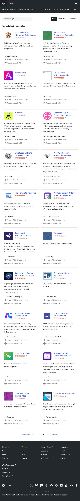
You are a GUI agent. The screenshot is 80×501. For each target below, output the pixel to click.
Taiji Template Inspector (25, 193)
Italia (9, 485)
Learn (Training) (47, 447)
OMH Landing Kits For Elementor (61, 314)
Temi (23, 451)
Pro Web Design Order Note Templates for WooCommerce (64, 194)
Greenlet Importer (23, 353)
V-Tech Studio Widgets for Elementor (64, 33)
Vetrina (24, 447)
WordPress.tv (47, 458)
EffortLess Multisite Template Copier (23, 154)
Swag (64, 458)
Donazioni (65, 454)
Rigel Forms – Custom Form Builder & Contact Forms (25, 274)
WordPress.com (9, 465)
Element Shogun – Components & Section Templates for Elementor (64, 114)
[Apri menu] (76, 3)
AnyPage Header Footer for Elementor (63, 354)
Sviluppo (44, 454)
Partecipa (64, 447)
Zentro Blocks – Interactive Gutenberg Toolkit (24, 33)
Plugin (24, 454)
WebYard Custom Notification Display (62, 154)
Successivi (54, 435)
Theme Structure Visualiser (61, 274)
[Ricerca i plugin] (30, 19)
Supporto (44, 451)
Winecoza (19, 113)
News (4, 451)
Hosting (5, 454)
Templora (58, 233)
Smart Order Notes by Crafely (61, 74)
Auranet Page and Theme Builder (23, 314)
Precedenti (26, 435)
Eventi (63, 451)
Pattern (24, 458)
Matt (5, 469)
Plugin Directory (7, 9)
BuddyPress (7, 476)
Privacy (5, 458)
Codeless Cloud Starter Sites (22, 394)
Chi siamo (5, 447)
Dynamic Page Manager (64, 393)
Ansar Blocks (20, 73)
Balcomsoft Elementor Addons (23, 234)
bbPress (6, 472)
